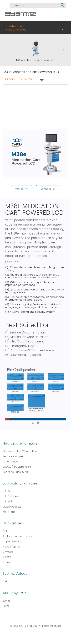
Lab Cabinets (11, 496)
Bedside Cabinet (13, 456)
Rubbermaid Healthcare (17, 536)
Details (10, 79)
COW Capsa (10, 461)
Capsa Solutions (13, 541)
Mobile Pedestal (12, 506)
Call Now (25, 79)
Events (7, 600)
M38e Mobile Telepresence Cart (35, 60)
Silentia (7, 557)
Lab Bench (9, 491)
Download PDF (48, 188)
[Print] (41, 79)
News (6, 606)
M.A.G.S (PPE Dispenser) (17, 466)
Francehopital (11, 546)
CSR (5, 581)
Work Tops (9, 512)
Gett (5, 531)
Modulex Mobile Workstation (20, 451)
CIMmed (8, 552)
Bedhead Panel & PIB (15, 472)
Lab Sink (7, 501)
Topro (6, 562)
